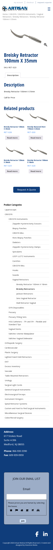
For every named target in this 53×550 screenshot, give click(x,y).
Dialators (16, 242)
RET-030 (36, 129)
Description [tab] (13, 75)
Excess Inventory (12, 366)
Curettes (16, 261)
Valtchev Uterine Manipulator (21, 333)
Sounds (15, 275)
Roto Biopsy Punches (21, 237)
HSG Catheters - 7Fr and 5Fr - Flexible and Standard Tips (27, 323)
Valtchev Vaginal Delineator (21, 338)
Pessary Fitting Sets (17, 317)
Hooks (15, 270)
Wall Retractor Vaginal (26, 303)
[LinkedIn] (45, 534)
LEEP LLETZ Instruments (23, 256)
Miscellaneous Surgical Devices (18, 413)
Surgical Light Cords (13, 385)
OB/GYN (12, 14)
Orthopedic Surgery (13, 343)
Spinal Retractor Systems (16, 403)
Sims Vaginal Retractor (26, 298)
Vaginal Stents (15, 329)
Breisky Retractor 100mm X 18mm (31, 284)
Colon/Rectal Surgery (14, 417)
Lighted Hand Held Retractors (18, 357)
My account (18, 2)
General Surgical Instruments (17, 389)
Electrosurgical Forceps (15, 394)
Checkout (30, 2)
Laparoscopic (10, 209)
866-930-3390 (19, 451)
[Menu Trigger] (48, 9)
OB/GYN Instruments (27, 14)
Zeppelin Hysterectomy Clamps (26, 247)
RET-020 (37, 163)
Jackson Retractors (24, 293)
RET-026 (14, 129)
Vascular (8, 371)
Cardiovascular (11, 347)
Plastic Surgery (11, 352)
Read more (12, 137)
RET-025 (14, 163)
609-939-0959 (16, 455)
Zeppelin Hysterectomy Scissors (26, 223)
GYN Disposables (16, 307)
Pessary (12, 312)
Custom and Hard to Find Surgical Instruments (25, 408)
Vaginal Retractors (20, 279)
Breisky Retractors (20, 17)
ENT (7, 361)
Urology (8, 380)
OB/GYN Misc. (18, 265)
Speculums (17, 251)
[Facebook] (37, 534)
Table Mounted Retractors (16, 375)
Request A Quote (26, 189)
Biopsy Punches (19, 228)
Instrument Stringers (14, 399)
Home (5, 14)
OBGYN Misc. (18, 233)
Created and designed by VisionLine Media (33, 544)
